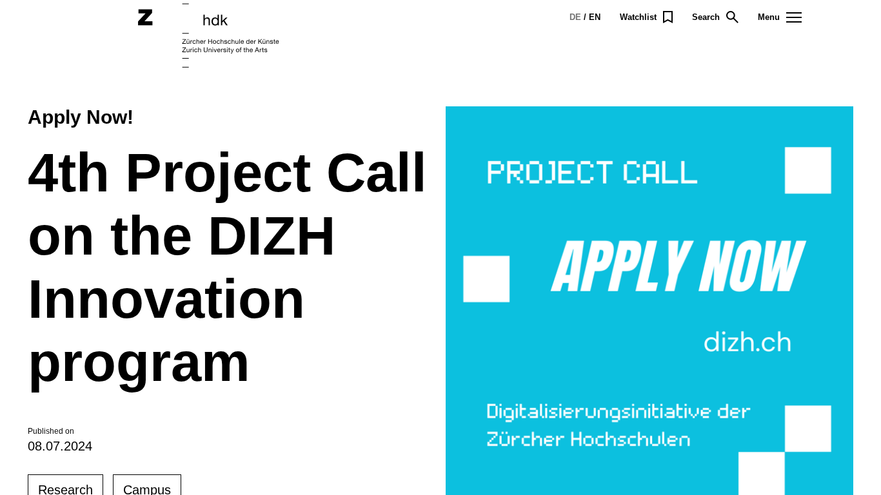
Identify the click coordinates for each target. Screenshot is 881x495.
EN (594, 17)
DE (575, 17)
